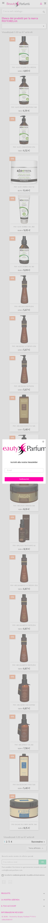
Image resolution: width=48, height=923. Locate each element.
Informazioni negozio (12, 912)
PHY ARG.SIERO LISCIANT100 (24, 705)
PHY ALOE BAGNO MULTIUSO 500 (24, 107)
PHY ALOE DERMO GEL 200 (24, 227)
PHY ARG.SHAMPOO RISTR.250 (24, 665)
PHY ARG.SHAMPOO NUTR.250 (24, 625)
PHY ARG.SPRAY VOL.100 (24, 745)
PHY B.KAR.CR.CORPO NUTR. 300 (24, 824)
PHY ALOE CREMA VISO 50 (24, 187)
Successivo (38, 841)
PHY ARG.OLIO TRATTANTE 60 (24, 545)
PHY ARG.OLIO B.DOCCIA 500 (24, 426)
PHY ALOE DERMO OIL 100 (24, 267)
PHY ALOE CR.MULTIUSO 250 (24, 147)
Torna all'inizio (36, 848)
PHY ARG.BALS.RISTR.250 (24, 306)
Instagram (10, 882)
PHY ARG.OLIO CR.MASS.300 (24, 506)
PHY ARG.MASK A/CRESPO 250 (24, 346)
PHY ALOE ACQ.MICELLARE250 (24, 67)
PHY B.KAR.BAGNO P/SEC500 (24, 785)
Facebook (4, 882)
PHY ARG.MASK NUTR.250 (24, 386)
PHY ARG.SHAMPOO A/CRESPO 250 (24, 585)
